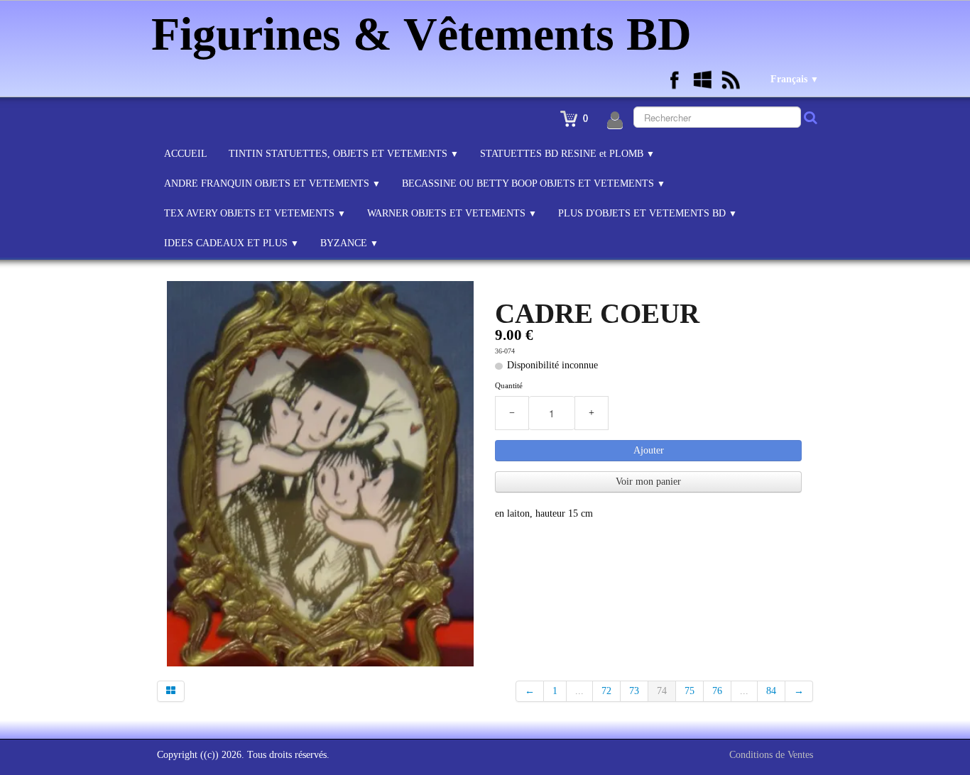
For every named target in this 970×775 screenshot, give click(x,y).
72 (606, 691)
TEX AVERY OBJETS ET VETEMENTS (255, 213)
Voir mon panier (648, 481)
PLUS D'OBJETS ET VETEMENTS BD (647, 213)
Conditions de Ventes (771, 754)
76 (717, 691)
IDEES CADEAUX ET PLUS (231, 243)
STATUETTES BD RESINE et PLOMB (567, 153)
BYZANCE (349, 243)
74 (662, 691)
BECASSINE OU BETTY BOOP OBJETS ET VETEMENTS (533, 183)
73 (634, 691)
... (579, 691)
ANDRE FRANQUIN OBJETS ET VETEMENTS (272, 183)
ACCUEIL (185, 153)
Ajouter (648, 450)
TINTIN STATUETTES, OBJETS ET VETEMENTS (344, 153)
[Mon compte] (614, 120)
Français (794, 79)
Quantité (509, 385)
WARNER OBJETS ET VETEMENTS (452, 213)
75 (689, 691)
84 (771, 691)
